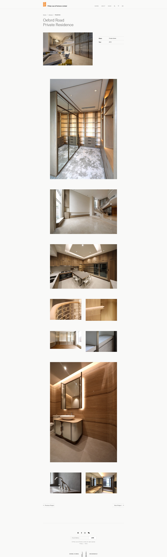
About (103, 6)
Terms (86, 543)
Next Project (117, 505)
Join (92, 538)
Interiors (51, 15)
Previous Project (49, 505)
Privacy (81, 543)
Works (97, 6)
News (109, 6)
